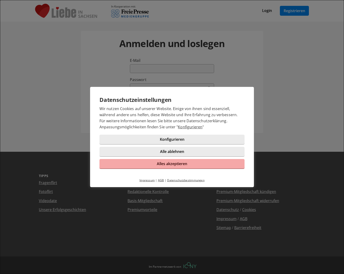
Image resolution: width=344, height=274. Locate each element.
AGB (161, 180)
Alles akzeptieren (172, 163)
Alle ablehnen (172, 151)
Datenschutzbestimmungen (186, 180)
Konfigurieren (190, 127)
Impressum (147, 180)
